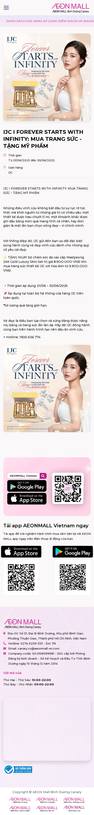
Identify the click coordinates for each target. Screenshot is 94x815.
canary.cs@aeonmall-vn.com (38, 648)
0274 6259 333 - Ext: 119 (38, 643)
